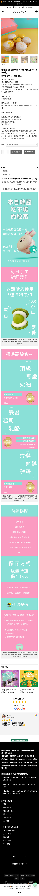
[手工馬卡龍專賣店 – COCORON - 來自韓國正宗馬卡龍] (19, 11)
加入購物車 (16, 152)
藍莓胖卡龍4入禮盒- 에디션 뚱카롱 (8, 690)
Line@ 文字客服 (7, 883)
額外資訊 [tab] (5, 171)
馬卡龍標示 (16, 883)
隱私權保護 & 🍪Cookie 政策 (28, 883)
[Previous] (4, 35)
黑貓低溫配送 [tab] (6, 174)
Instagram (18, 7)
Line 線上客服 (29, 7)
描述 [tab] (4, 167)
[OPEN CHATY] (35, 886)
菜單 (6, 882)
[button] (2, 11)
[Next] (34, 35)
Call (10, 7)
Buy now (29, 152)
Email (10, 882)
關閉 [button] (20, 4)
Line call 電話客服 (28, 882)
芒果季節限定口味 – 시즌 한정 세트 (27, 690)
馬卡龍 (3, 64)
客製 (2, 144)
